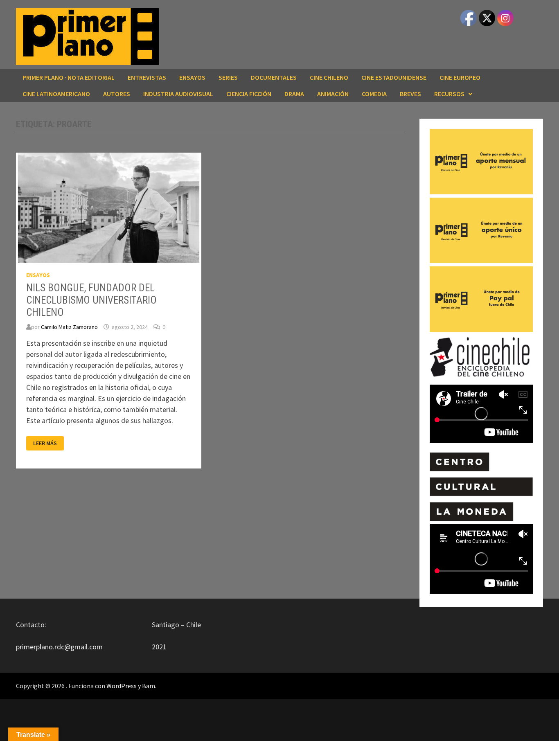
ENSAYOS (192, 77)
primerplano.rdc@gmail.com (59, 646)
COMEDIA (374, 94)
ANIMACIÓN (333, 94)
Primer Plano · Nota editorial (69, 77)
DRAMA (294, 94)
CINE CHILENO (329, 77)
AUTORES (116, 94)
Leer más (48, 443)
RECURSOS (449, 94)
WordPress (121, 686)
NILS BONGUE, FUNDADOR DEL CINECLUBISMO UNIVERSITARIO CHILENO (91, 300)
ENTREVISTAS (147, 77)
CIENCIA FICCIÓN (248, 94)
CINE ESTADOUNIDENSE (393, 77)
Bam (148, 686)
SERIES (228, 77)
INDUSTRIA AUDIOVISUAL (178, 94)
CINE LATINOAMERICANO (56, 94)
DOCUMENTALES (274, 77)
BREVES (410, 94)
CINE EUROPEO (460, 77)
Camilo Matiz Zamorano (69, 327)
